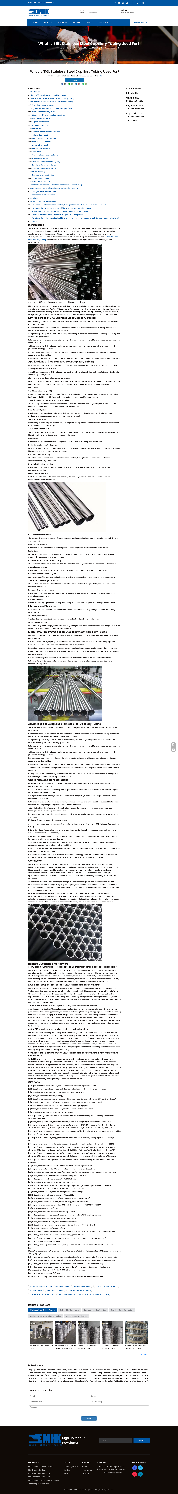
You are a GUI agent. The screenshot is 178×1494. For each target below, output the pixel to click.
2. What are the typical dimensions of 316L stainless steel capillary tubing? (61, 208)
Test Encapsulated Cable (76, 1316)
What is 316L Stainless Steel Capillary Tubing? (48, 95)
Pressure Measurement (41, 142)
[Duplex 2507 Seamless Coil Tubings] (41, 1332)
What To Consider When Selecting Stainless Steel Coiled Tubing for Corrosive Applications (119, 1370)
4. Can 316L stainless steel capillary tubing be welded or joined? (56, 215)
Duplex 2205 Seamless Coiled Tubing (87, 1346)
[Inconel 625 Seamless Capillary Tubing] (112, 1332)
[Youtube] (127, 2)
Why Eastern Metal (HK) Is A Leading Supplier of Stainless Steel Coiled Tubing (58, 1375)
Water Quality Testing (40, 181)
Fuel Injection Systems (40, 148)
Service (67, 1470)
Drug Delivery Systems (40, 118)
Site (102, 76)
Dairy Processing (38, 171)
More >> (144, 1354)
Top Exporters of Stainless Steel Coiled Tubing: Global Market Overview (58, 1370)
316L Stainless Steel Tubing (41, 1286)
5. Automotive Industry (39, 145)
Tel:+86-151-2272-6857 (112, 1472)
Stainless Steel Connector (122, 1310)
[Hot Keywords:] (137, 3)
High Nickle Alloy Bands (69, 1310)
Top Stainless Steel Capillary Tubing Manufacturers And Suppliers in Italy (119, 1378)
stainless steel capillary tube (97, 1294)
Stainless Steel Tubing (82, 1286)
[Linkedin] (119, 2)
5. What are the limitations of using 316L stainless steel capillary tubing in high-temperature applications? (74, 218)
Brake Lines (36, 151)
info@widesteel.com (88, 13)
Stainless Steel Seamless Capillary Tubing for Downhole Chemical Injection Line (135, 1347)
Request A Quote (140, 23)
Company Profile (71, 1466)
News (66, 1473)
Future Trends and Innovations (42, 195)
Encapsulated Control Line (95, 1310)
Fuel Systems (36, 128)
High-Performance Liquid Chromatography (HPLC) (52, 108)
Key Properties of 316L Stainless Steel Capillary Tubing (52, 98)
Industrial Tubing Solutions (70, 1294)
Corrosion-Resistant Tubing (106, 1286)
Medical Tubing (36, 1290)
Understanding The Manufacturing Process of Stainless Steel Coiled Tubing (119, 1373)
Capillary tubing (62, 1286)
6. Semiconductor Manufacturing (44, 155)
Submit (89, 1418)
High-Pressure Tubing (55, 1290)
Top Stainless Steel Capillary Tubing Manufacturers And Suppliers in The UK (119, 1381)
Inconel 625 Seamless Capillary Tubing (111, 1346)
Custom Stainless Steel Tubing (42, 1294)
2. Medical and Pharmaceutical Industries (47, 115)
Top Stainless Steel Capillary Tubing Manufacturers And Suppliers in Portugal (119, 1375)
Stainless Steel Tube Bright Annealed (45, 1316)
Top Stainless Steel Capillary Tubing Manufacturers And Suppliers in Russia (58, 1381)
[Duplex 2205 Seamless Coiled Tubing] (89, 1332)
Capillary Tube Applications (79, 1290)
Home (84, 1466)
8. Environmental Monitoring (42, 175)
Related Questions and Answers (43, 201)
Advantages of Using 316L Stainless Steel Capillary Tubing (54, 188)
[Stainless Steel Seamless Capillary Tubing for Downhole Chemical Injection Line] (136, 1332)
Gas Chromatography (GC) (43, 112)
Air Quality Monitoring (40, 178)
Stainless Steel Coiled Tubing (42, 1310)
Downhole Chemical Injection (43, 138)
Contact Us (87, 1470)
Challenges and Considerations (43, 191)
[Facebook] (115, 2)
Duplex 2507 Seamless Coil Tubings (41, 1346)
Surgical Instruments (40, 122)
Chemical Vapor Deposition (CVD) (45, 161)
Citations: (34, 221)
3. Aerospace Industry (39, 125)
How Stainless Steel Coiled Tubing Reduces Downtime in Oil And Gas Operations (58, 1373)
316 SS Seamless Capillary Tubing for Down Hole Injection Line (65, 1347)
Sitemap (85, 1473)
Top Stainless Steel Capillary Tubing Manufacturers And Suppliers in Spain (58, 1378)
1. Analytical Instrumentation (42, 105)
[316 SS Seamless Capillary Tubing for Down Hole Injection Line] (66, 1332)
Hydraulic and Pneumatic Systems (45, 132)
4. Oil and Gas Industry (39, 135)
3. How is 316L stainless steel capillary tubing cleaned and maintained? (59, 211)
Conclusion (34, 198)
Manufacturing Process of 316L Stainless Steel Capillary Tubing (56, 185)
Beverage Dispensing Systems (44, 168)
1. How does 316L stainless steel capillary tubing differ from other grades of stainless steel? (68, 205)
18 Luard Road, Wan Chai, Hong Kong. (112, 1469)
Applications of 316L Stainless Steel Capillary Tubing (51, 102)
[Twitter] (123, 2)
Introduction (35, 92)
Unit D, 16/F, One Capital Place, (112, 1466)
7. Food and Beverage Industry (43, 165)
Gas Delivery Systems (40, 158)
